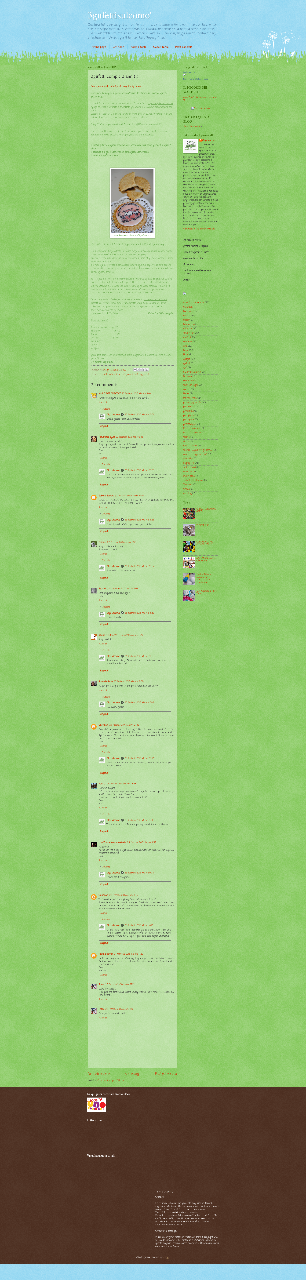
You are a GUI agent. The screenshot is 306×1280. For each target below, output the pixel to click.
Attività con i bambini (193, 302)
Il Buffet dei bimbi (192, 372)
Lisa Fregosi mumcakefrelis (112, 842)
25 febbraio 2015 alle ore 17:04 (139, 820)
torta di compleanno (193, 480)
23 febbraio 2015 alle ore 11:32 (128, 635)
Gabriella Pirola (106, 681)
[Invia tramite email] (135, 369)
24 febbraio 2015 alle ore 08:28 (121, 783)
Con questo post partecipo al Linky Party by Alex (116, 86)
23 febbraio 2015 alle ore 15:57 (139, 566)
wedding (187, 493)
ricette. (186, 441)
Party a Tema (190, 398)
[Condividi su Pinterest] (147, 369)
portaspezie (188, 419)
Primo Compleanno (192, 432)
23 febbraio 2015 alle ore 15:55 (139, 470)
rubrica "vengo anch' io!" (195, 454)
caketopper (188, 333)
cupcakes (187, 341)
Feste (185, 350)
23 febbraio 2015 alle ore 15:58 (139, 613)
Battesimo (188, 311)
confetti (187, 337)
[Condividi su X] (141, 369)
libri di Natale (189, 380)
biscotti (104, 374)
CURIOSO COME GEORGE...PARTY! (205, 543)
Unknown (103, 725)
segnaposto (144, 374)
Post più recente (99, 1074)
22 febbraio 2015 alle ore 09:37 (122, 542)
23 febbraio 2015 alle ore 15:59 (139, 656)
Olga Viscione (113, 414)
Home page (98, 46)
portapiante (188, 415)
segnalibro (188, 458)
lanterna (187, 376)
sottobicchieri (189, 467)
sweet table (189, 471)
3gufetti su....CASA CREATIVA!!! (206, 559)
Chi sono (118, 46)
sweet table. (189, 476)
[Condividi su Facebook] (144, 369)
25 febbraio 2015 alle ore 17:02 (139, 702)
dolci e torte (138, 46)
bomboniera (114, 374)
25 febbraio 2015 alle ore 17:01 (119, 984)
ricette (186, 437)
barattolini (188, 307)
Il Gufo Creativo (106, 635)
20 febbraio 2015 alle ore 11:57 (130, 437)
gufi (136, 374)
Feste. (186, 354)
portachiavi (188, 411)
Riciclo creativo (190, 445)
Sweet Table (161, 46)
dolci (123, 374)
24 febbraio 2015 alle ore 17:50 (128, 954)
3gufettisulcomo (189, 72)
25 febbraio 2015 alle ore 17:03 (139, 758)
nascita (186, 389)
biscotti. (186, 320)
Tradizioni (188, 484)
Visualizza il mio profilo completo (199, 229)
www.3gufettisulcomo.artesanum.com (200, 99)
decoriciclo (103, 588)
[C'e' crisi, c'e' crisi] (200, 108)
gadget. (186, 363)
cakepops (187, 328)
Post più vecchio (166, 1074)
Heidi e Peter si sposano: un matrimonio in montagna (204, 578)
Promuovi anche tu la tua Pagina (195, 79)
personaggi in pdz (192, 402)
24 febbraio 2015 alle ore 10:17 (141, 842)
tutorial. (186, 489)
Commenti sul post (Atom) (111, 1080)
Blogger (167, 1257)
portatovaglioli (189, 424)
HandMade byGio (107, 437)
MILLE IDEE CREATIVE (110, 393)
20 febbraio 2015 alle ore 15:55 (129, 496)
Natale (186, 393)
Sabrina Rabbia (106, 496)
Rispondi (103, 402)
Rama (101, 984)
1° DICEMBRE (203, 525)
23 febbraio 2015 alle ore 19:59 (129, 681)
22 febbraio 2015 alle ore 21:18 (123, 588)
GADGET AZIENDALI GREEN (206, 510)
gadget (129, 374)
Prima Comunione (192, 428)
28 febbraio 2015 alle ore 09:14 (139, 925)
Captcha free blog (290, 9)
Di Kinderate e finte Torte (206, 592)
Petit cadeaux (184, 46)
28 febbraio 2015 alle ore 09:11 (139, 873)
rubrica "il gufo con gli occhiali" (198, 450)
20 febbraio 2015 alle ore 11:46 (136, 393)
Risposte (106, 409)
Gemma (102, 542)
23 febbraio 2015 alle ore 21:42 (124, 725)
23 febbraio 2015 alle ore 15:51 (139, 414)
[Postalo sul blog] (138, 369)
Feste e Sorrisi (106, 954)
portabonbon (189, 406)
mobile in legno (190, 385)
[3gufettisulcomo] (184, 75)
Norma (102, 783)
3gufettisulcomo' (120, 14)
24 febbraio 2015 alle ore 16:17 (123, 895)
